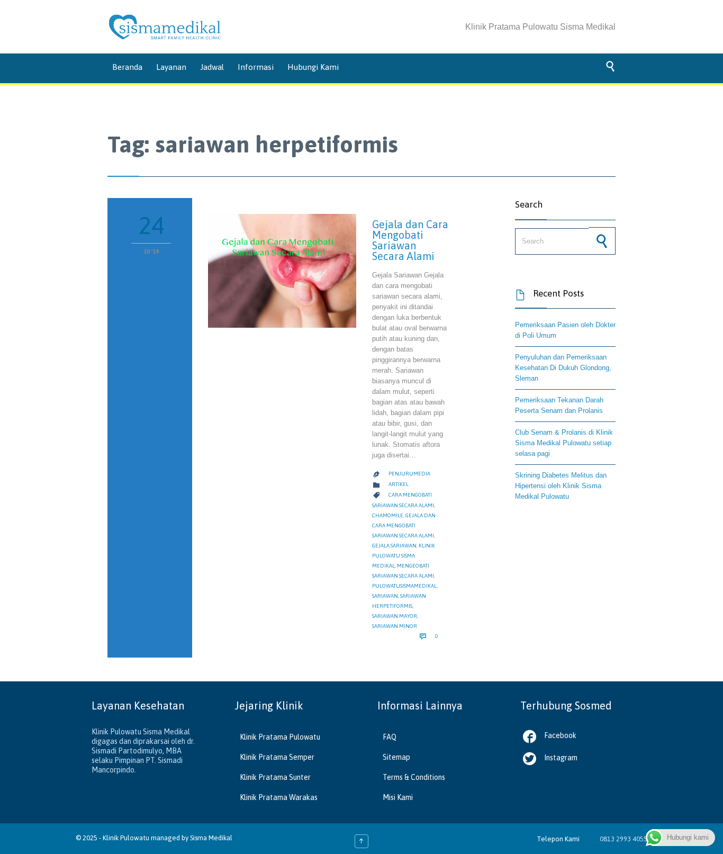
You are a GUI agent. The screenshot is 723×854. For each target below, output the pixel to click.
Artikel (398, 484)
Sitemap (396, 757)
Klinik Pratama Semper (277, 757)
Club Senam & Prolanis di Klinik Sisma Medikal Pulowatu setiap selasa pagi (564, 442)
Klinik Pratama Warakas (279, 797)
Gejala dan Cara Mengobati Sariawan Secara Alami (410, 240)
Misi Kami (398, 797)
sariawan (385, 596)
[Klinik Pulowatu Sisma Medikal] (164, 27)
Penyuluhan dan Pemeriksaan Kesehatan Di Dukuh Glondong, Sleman (563, 367)
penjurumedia (409, 474)
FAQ (389, 737)
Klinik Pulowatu (127, 838)
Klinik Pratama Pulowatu (280, 737)
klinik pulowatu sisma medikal (403, 556)
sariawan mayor (394, 616)
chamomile (387, 515)
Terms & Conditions (414, 777)
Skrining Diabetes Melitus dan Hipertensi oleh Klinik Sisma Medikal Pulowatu (561, 485)
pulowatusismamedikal (404, 586)
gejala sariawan (394, 546)
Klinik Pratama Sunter (275, 777)
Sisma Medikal (211, 838)
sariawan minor (394, 626)
